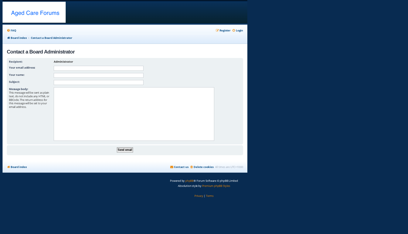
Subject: (14, 82)
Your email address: (22, 67)
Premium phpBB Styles (216, 186)
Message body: (18, 89)
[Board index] (34, 13)
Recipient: (16, 61)
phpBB (189, 181)
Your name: (17, 75)
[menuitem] (11, 30)
